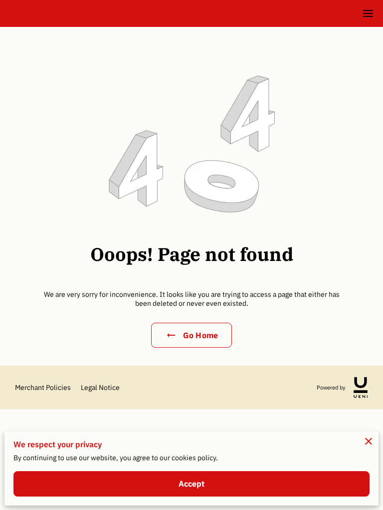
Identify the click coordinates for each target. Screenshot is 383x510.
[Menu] (368, 13)
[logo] (360, 387)
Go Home (200, 335)
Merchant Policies (43, 387)
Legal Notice (100, 387)
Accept (192, 484)
